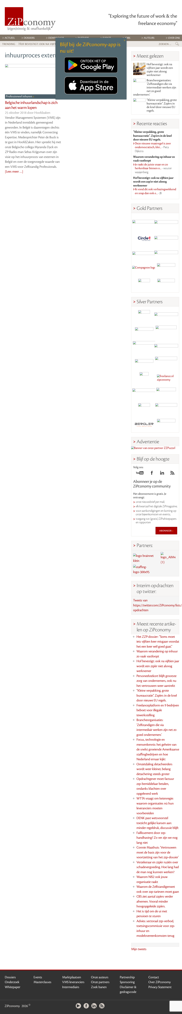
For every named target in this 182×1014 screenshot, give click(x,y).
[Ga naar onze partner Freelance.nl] (166, 378)
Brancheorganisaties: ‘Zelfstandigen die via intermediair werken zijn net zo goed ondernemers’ (154, 87)
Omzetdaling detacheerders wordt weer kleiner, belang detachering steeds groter (154, 769)
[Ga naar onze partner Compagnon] (144, 269)
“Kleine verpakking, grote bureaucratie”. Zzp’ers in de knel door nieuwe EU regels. (162, 105)
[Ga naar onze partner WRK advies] (166, 424)
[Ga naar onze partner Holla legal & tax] (166, 362)
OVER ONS (174, 38)
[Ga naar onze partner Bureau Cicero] (144, 409)
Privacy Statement (160, 987)
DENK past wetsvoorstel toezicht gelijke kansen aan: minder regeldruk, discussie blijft (157, 823)
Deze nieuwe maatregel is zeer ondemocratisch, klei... (153, 147)
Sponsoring (127, 982)
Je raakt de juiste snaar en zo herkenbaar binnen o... (153, 168)
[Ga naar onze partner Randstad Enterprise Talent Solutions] (144, 316)
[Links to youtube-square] (140, 474)
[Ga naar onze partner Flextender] (166, 238)
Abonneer (165, 531)
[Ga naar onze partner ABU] (166, 393)
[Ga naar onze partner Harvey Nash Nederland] (144, 284)
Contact (153, 977)
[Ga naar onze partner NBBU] (144, 393)
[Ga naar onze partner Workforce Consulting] (166, 331)
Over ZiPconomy (159, 982)
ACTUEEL (10, 38)
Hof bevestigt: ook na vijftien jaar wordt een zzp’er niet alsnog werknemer (160, 69)
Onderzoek (12, 982)
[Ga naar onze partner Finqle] (144, 222)
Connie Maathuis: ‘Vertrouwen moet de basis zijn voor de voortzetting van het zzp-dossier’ (157, 852)
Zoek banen (99, 987)
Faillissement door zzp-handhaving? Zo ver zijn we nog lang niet (157, 838)
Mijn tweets (138, 949)
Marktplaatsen (71, 977)
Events (38, 977)
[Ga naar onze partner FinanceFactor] (166, 222)
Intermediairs (70, 987)
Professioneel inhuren (19, 96)
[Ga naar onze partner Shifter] (144, 347)
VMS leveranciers (73, 982)
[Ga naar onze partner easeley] (166, 316)
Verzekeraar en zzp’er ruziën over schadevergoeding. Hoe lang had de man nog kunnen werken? (157, 867)
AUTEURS (149, 38)
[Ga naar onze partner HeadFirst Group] (166, 269)
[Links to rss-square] (172, 474)
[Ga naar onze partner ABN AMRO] (166, 347)
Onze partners (100, 982)
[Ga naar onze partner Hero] (166, 284)
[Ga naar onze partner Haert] (144, 362)
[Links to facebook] (152, 474)
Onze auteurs (99, 977)
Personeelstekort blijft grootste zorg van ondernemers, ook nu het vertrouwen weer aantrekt (156, 681)
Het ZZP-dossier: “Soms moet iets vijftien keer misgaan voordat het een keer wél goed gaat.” (157, 642)
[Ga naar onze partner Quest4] (144, 331)
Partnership (127, 977)
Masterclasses (42, 982)
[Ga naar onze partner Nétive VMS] (144, 378)
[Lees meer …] (14, 171)
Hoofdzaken (42, 113)
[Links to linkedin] (162, 474)
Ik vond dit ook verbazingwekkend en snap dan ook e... (155, 191)
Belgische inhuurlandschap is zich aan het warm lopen (31, 105)
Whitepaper (12, 987)
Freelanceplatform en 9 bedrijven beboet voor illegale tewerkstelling (157, 710)
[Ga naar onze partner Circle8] (144, 238)
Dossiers (29, 38)
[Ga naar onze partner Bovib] (166, 253)
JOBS (127, 38)
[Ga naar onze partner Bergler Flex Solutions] (144, 424)
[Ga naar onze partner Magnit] (144, 253)
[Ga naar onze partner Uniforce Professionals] (166, 409)
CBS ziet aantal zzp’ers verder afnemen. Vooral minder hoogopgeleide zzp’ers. (154, 901)
